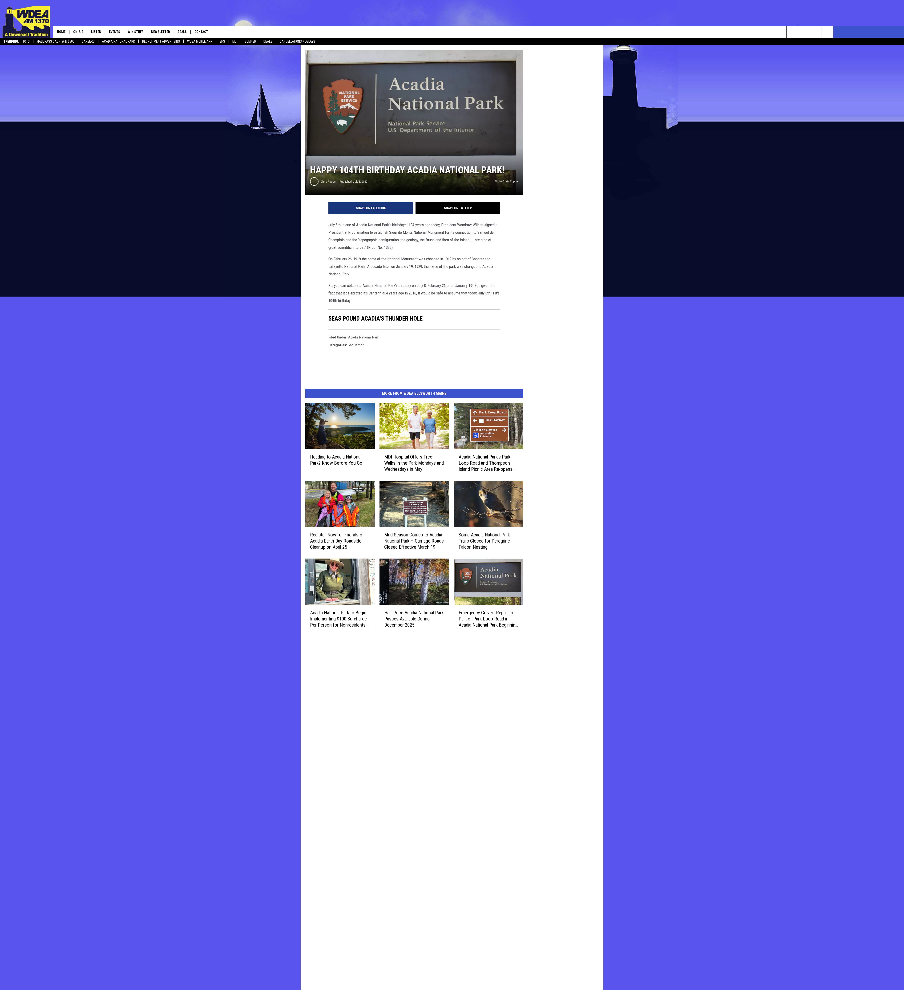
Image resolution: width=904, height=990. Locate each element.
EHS (222, 41)
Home (61, 32)
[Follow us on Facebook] (816, 32)
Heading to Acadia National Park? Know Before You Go (336, 460)
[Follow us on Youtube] (827, 32)
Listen (96, 32)
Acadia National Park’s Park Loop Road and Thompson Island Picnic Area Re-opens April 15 (486, 463)
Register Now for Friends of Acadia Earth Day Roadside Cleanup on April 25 (337, 541)
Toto (26, 41)
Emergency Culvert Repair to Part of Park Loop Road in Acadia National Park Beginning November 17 (488, 619)
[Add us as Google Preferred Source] (804, 32)
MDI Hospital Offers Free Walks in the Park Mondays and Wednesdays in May (414, 463)
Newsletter (160, 32)
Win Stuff (135, 32)
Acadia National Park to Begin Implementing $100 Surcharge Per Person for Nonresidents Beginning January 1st (338, 619)
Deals (267, 41)
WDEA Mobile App (199, 41)
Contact (201, 32)
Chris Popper (328, 181)
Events (114, 32)
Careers (88, 41)
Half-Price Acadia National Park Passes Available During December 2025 (414, 619)
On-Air (78, 32)
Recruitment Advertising (161, 41)
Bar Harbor (356, 345)
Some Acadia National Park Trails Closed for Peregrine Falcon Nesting (484, 541)
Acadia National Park (118, 41)
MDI (234, 41)
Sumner (250, 41)
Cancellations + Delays (297, 41)
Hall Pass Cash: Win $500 (55, 41)
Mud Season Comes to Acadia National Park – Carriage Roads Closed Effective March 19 (414, 541)
